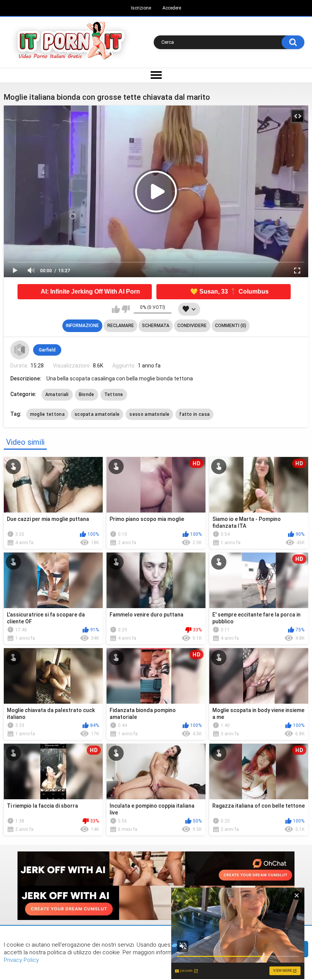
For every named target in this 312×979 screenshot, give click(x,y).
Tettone (113, 394)
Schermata (155, 325)
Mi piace (116, 309)
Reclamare (120, 325)
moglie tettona (47, 414)
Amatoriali (57, 394)
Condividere (192, 325)
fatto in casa (194, 414)
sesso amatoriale (149, 414)
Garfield (47, 350)
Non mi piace (126, 309)
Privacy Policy (21, 960)
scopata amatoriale (97, 414)
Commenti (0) (230, 325)
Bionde (86, 394)
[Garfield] (19, 349)
